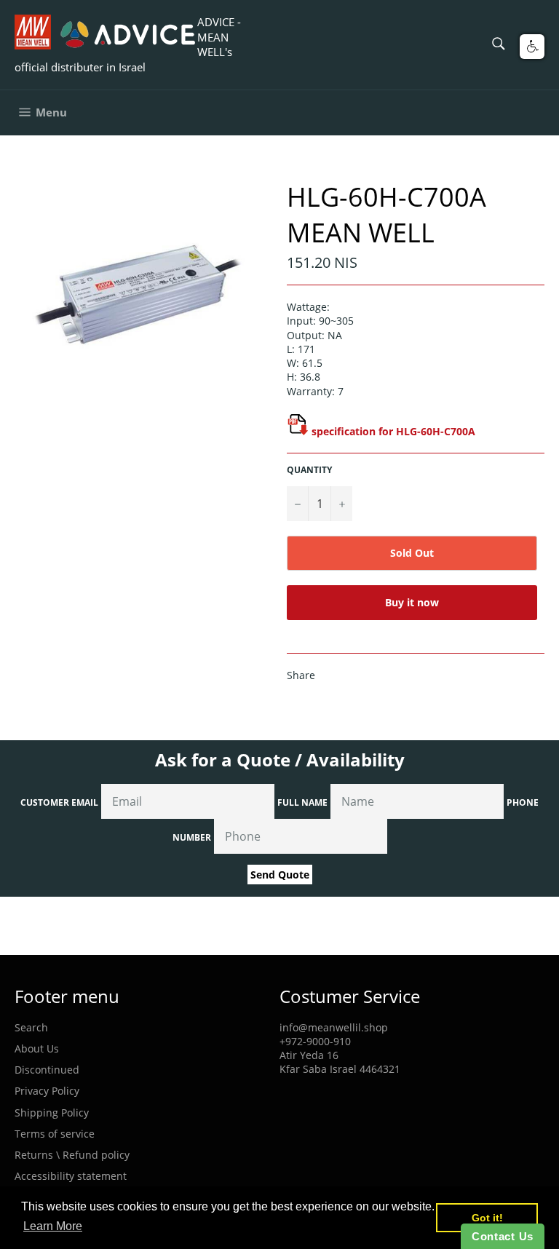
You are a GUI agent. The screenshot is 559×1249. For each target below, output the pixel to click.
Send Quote (279, 874)
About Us (37, 1048)
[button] (532, 46)
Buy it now (412, 602)
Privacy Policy (47, 1091)
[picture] (298, 431)
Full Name (302, 802)
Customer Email (59, 802)
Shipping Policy (52, 1112)
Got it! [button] (487, 1218)
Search (31, 1027)
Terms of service (55, 1134)
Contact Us (503, 1236)
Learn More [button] (52, 1226)
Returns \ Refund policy (72, 1155)
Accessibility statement (71, 1176)
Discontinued (47, 1069)
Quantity (309, 470)
